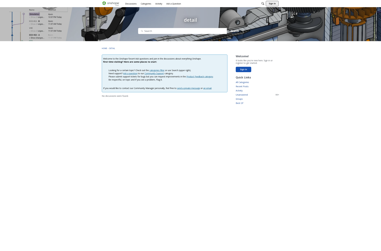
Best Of (239, 103)
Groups (239, 98)
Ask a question (130, 73)
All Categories (242, 82)
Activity (239, 90)
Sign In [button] (243, 69)
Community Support (154, 73)
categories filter (156, 70)
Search (235, 31)
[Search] (263, 3)
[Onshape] (111, 3)
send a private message (188, 88)
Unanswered (257, 94)
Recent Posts (242, 86)
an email (207, 88)
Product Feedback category (199, 76)
